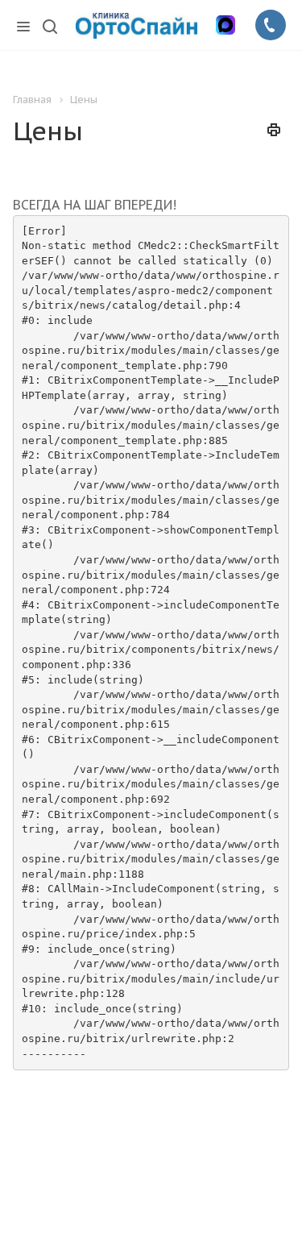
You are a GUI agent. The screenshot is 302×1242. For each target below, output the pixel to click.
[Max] (225, 25)
